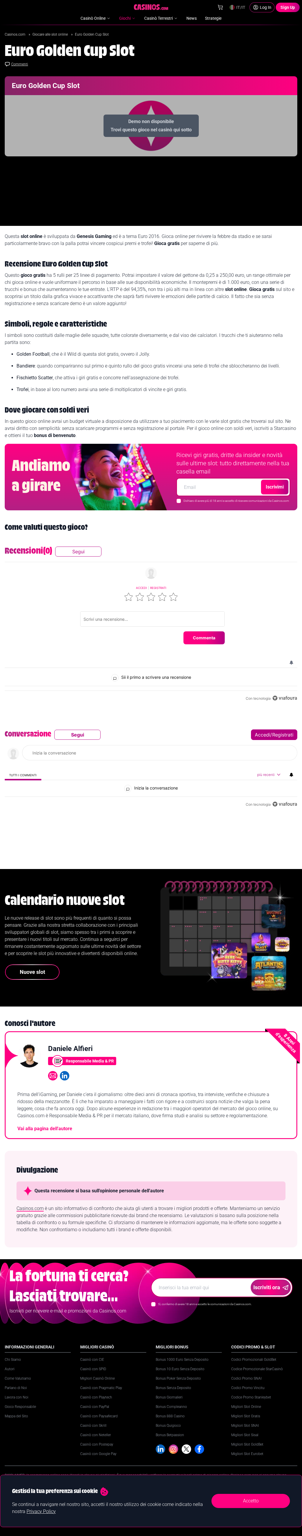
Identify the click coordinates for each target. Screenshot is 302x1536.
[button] (128, 597)
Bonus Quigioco (168, 1426)
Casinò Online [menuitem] (93, 18)
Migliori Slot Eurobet (247, 1454)
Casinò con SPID (93, 1369)
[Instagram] (173, 1449)
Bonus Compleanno (171, 1407)
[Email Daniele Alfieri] (53, 1075)
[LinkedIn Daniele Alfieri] (64, 1075)
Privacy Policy (41, 1511)
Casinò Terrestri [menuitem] (158, 18)
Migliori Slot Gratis (245, 1416)
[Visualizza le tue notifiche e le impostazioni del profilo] (291, 662)
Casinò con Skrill (93, 1426)
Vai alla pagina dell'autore (44, 1128)
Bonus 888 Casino (170, 1416)
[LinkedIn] (160, 1449)
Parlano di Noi (16, 1388)
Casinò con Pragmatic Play (101, 1388)
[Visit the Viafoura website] (284, 698)
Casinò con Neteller (95, 1435)
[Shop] (220, 7)
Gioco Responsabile (20, 1407)
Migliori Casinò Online (97, 1378)
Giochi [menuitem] (125, 18)
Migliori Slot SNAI (245, 1426)
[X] (186, 1449)
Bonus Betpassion (170, 1435)
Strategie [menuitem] (213, 18)
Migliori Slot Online (246, 1407)
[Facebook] (199, 1449)
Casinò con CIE (92, 1360)
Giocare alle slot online (50, 34)
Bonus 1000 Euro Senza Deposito (182, 1360)
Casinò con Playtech (96, 1397)
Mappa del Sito (16, 1416)
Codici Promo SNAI (246, 1378)
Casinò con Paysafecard (99, 1416)
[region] (151, 624)
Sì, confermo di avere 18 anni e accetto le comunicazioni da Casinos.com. (205, 1304)
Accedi (141, 588)
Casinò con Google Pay (98, 1454)
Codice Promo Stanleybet (251, 1397)
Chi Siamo (13, 1360)
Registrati (158, 588)
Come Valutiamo (18, 1378)
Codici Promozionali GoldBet (253, 1360)
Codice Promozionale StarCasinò (257, 1369)
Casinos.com (15, 34)
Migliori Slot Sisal (244, 1435)
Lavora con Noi (16, 1397)
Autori (9, 1369)
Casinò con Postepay (96, 1444)
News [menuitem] (191, 18)
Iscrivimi (275, 487)
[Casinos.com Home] (151, 7)
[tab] (23, 775)
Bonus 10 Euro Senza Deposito (180, 1369)
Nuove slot (32, 972)
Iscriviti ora (266, 1287)
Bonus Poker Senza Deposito (178, 1378)
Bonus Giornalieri (169, 1397)
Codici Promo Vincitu (248, 1388)
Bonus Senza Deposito (173, 1388)
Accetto (251, 1501)
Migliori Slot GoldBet (247, 1444)
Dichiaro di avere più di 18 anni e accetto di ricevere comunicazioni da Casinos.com (236, 500)
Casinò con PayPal (94, 1407)
